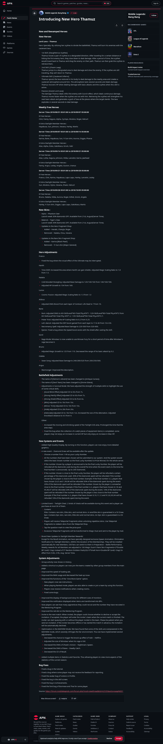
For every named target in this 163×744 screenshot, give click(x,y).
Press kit (111, 725)
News (75, 722)
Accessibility (130, 732)
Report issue (130, 725)
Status (110, 732)
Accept (118, 738)
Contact (111, 728)
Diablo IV (94, 722)
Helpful (64, 699)
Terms (146, 722)
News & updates (60, 728)
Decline (109, 738)
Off (75, 699)
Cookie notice (92, 738)
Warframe (94, 732)
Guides (57, 732)
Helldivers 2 (95, 728)
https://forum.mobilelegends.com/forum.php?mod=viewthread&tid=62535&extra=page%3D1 (84, 691)
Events (75, 728)
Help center (130, 719)
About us (111, 719)
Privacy (146, 719)
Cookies (146, 725)
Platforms (58, 722)
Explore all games (61, 719)
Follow (154, 16)
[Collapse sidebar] (25, 739)
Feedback (129, 728)
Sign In (155, 3)
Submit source (131, 722)
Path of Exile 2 (95, 719)
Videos (57, 735)
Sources (111, 722)
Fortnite (93, 725)
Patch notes (59, 725)
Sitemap (147, 732)
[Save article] (122, 25)
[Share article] (116, 25)
